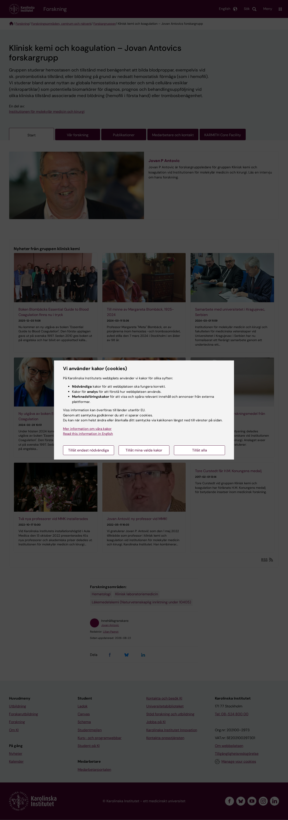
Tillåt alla (199, 450)
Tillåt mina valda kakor (144, 450)
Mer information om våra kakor (87, 429)
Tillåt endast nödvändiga (88, 450)
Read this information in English (88, 433)
